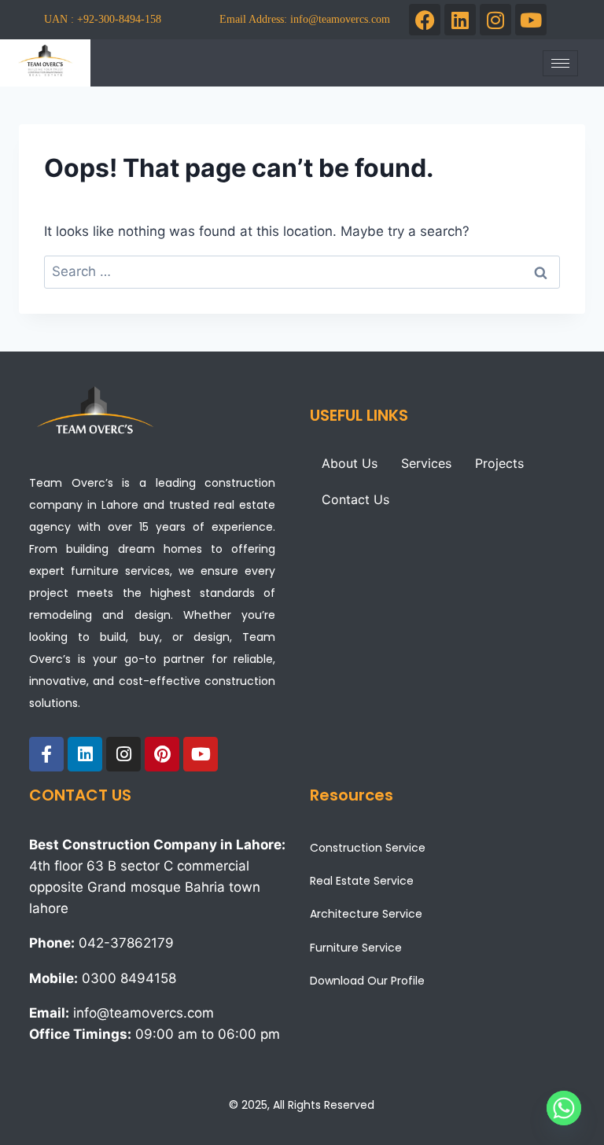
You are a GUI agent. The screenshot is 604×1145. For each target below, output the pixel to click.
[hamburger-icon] (560, 63)
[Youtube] (531, 19)
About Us (350, 463)
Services (426, 463)
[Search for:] (302, 271)
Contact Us (355, 499)
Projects (499, 463)
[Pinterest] (162, 754)
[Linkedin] (460, 19)
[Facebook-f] (46, 754)
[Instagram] (495, 19)
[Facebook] (424, 19)
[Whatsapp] (564, 1108)
